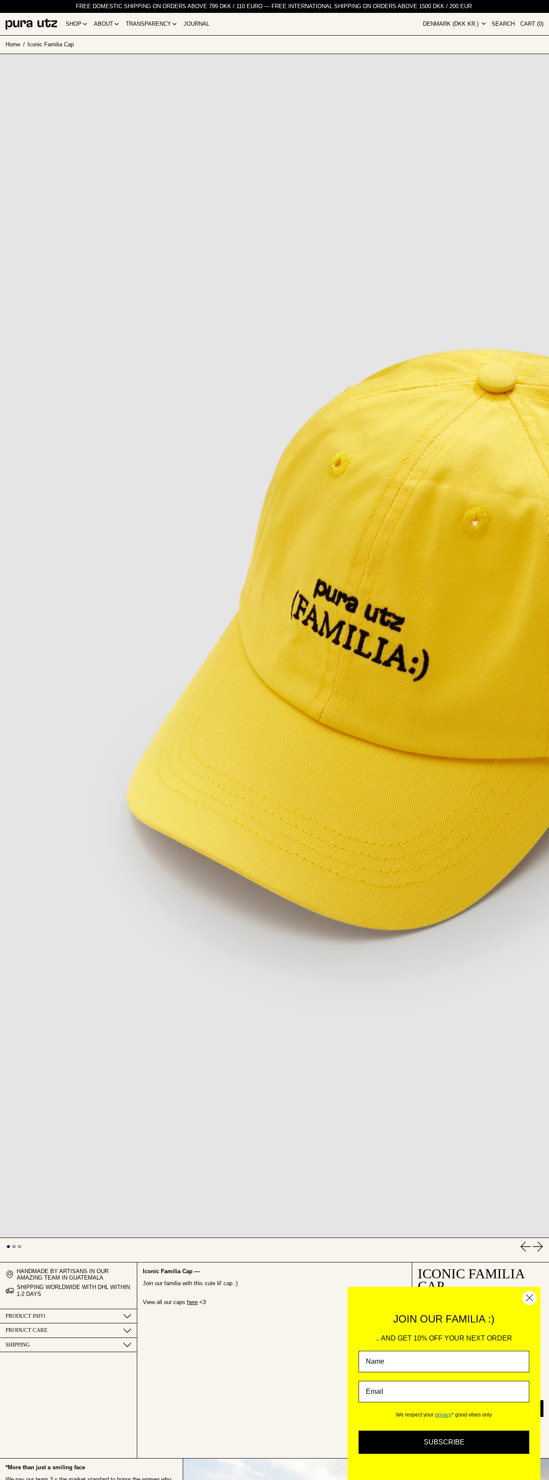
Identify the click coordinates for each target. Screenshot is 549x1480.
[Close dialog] (529, 1297)
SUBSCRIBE (444, 1442)
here (192, 1302)
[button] (503, 24)
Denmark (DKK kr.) (451, 24)
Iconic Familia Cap (50, 44)
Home (13, 44)
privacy (443, 1415)
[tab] (8, 1246)
